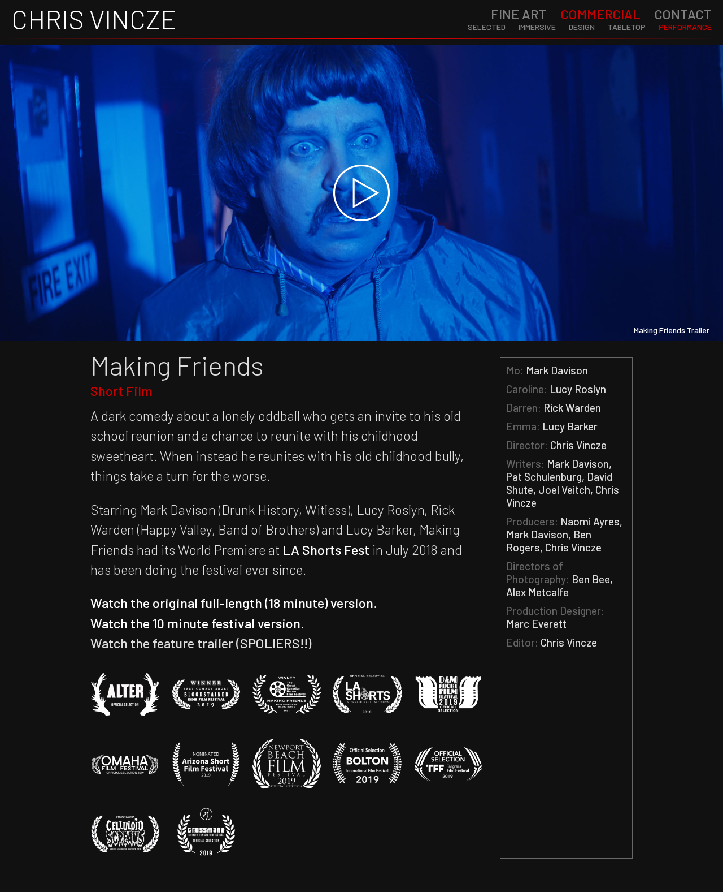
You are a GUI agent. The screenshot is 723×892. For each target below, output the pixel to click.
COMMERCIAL (601, 14)
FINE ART (519, 14)
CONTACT (683, 14)
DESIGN (582, 27)
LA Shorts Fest (325, 549)
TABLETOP (627, 27)
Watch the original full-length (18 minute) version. (233, 602)
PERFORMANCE (685, 27)
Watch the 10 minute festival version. (197, 623)
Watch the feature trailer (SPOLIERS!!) (200, 643)
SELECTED (487, 27)
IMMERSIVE (537, 27)
